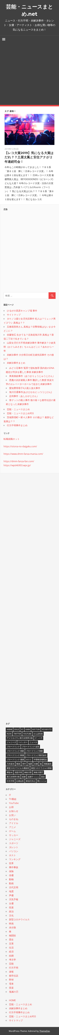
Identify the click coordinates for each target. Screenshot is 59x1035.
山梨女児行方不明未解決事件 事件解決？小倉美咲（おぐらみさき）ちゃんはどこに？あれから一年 (30, 346)
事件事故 (13, 867)
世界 (11, 863)
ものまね (13, 819)
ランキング (14, 859)
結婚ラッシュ (33, 776)
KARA (27, 729)
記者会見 (20, 781)
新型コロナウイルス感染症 (18, 768)
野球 (11, 979)
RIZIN (9, 733)
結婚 (24, 776)
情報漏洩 (47, 763)
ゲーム (12, 831)
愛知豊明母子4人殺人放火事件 (24, 388)
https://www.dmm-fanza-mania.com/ (23, 453)
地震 (30, 763)
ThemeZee (44, 1031)
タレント (13, 847)
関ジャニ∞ (41, 781)
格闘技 (12, 935)
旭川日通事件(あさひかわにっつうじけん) (30, 392)
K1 (22, 729)
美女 (43, 776)
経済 (11, 951)
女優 (36, 763)
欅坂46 (9, 772)
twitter (17, 733)
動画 (18, 763)
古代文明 (13, 887)
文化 (11, 915)
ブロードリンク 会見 (30, 746)
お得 (11, 807)
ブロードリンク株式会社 (36, 755)
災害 (11, 943)
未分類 (12, 927)
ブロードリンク (13, 746)
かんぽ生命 (38, 733)
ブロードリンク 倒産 (15, 751)
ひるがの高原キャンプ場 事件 (22, 310)
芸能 (11, 963)
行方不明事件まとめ (17, 425)
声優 (11, 895)
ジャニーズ (11, 742)
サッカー (13, 835)
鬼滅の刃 (13, 991)
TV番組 (12, 799)
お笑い (12, 815)
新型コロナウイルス (19, 919)
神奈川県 (28, 772)
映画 (11, 923)
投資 (11, 907)
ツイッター (22, 742)
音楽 (11, 987)
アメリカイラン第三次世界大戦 (20, 738)
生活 (11, 947)
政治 (11, 911)
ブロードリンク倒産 (34, 751)
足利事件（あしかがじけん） (24, 396)
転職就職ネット (12, 439)
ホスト (29, 759)
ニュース (33, 742)
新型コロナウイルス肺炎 (41, 768)
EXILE (16, 729)
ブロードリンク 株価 (15, 755)
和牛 (24, 763)
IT (10, 795)
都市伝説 (13, 975)
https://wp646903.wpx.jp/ (17, 465)
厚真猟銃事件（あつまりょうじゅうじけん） (32, 376)
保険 (11, 871)
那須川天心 (30, 781)
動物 (11, 879)
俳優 (11, 875)
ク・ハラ (38, 738)
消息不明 (18, 772)
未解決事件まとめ (16, 362)
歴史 (11, 939)
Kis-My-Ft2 (47, 729)
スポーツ (13, 843)
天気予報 (13, 899)
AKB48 (9, 729)
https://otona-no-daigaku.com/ (20, 446)
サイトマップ (14, 314)
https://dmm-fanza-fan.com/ (19, 461)
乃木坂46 (10, 763)
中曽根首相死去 (40, 759)
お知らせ (13, 811)
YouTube (27, 733)
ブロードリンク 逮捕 (15, 759)
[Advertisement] (29, 74)
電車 (11, 983)
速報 (11, 971)
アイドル (13, 823)
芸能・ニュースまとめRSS (20, 413)
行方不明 (10, 781)
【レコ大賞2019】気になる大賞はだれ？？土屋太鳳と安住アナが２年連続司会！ (29, 157)
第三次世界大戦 (13, 776)
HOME (12, 1000)
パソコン (13, 851)
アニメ (12, 827)
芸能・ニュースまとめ (18, 409)
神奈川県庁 (38, 772)
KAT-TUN (36, 729)
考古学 (12, 959)
